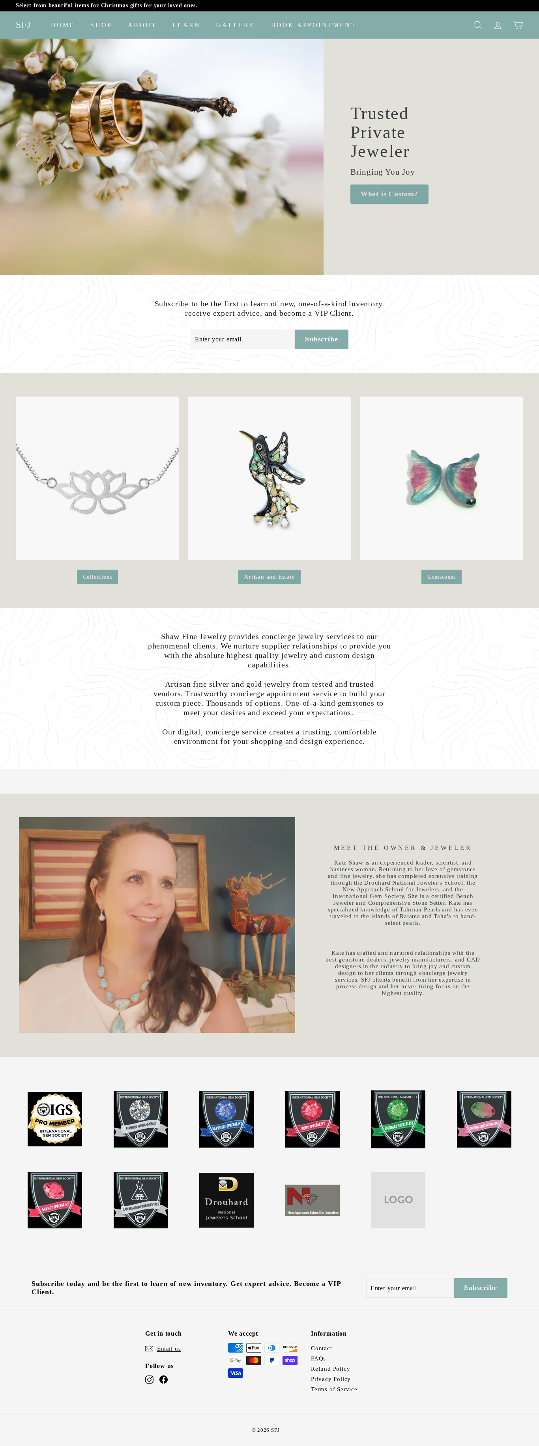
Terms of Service (334, 1389)
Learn (186, 25)
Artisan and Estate (269, 577)
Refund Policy (330, 1369)
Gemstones (441, 577)
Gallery (235, 25)
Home (63, 25)
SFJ (23, 25)
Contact (321, 1348)
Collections (97, 577)
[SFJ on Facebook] (163, 1379)
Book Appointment (313, 25)
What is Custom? (389, 194)
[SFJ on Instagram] (149, 1379)
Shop (101, 25)
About (142, 25)
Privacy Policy (331, 1379)
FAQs (318, 1358)
